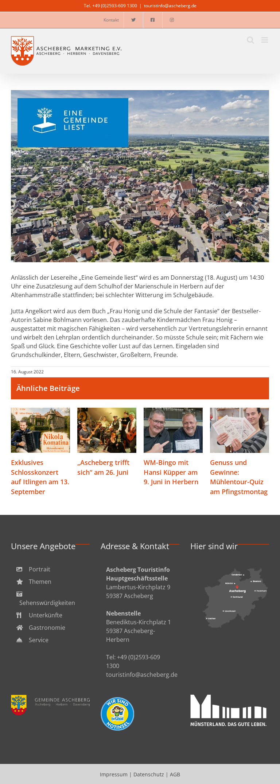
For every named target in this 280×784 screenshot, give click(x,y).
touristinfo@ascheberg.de (170, 6)
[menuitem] (50, 569)
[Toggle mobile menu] (265, 40)
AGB (175, 774)
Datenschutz (148, 774)
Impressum (114, 774)
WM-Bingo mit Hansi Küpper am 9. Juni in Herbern (173, 431)
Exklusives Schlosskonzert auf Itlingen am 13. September (40, 431)
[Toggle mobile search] (250, 40)
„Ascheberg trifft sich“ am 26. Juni (107, 431)
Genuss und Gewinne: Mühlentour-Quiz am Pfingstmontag (240, 431)
